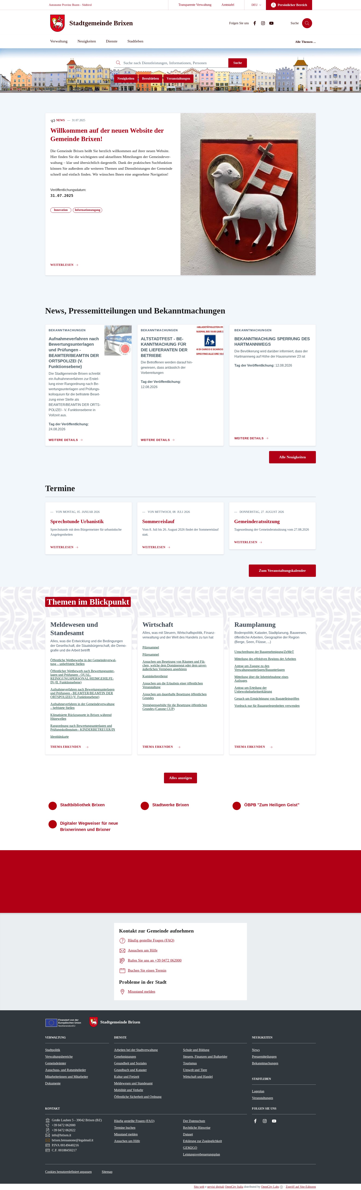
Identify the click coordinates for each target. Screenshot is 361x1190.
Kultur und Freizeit (126, 1076)
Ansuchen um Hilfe (127, 1141)
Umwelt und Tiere (195, 1070)
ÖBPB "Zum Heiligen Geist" (271, 805)
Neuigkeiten (125, 78)
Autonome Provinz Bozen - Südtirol (70, 4)
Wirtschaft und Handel (198, 1076)
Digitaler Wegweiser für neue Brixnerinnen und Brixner (89, 826)
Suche (237, 63)
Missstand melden (126, 1134)
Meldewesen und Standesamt (133, 1083)
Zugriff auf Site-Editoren (301, 1186)
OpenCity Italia (234, 1186)
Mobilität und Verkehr (128, 1090)
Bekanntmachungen (265, 1063)
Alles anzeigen (180, 778)
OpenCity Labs (270, 1186)
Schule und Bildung (196, 1050)
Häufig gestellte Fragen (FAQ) (134, 1121)
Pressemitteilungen (264, 1056)
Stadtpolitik (52, 1050)
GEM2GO (190, 1147)
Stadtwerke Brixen (170, 805)
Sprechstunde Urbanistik (77, 521)
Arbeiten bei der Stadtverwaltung (136, 1050)
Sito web (199, 1186)
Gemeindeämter (55, 1063)
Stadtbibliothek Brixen (82, 805)
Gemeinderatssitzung (257, 521)
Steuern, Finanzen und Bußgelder (205, 1056)
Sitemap (107, 1171)
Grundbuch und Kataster (130, 1070)
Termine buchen (124, 1127)
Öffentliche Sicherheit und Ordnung (137, 1096)
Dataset (188, 1134)
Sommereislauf (158, 521)
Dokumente (53, 1083)
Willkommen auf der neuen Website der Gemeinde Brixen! (107, 135)
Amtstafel (227, 4)
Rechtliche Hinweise (196, 1127)
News (60, 120)
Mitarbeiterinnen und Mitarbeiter (66, 1076)
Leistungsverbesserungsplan (201, 1154)
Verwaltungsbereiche (59, 1056)
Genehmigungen (125, 1056)
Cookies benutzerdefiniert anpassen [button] (68, 1171)
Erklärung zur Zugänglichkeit (202, 1141)
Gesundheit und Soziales (130, 1063)
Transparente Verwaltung (194, 4)
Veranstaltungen (178, 78)
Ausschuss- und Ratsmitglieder (65, 1070)
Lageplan (258, 1091)
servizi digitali (215, 1186)
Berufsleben (150, 78)
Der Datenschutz (194, 1121)
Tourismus (190, 1063)
